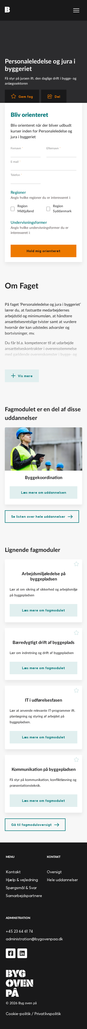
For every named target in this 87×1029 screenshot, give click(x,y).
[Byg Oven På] (43, 983)
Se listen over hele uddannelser (38, 516)
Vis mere (25, 376)
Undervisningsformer (29, 223)
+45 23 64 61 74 (19, 931)
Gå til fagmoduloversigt (31, 825)
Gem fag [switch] (25, 96)
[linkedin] (22, 953)
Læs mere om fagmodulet (43, 610)
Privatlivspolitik (47, 1013)
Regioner (18, 192)
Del (57, 96)
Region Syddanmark (62, 209)
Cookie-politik (18, 1013)
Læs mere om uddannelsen (43, 492)
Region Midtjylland (25, 209)
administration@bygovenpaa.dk (34, 938)
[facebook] (10, 953)
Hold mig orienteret (43, 251)
